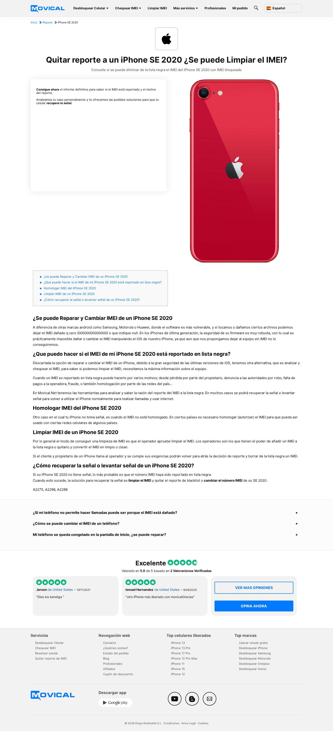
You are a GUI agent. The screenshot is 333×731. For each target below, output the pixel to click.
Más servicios (184, 8)
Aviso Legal (188, 723)
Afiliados (109, 669)
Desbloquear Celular (89, 8)
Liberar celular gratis (253, 643)
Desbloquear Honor (253, 669)
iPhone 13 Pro (181, 648)
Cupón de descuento (118, 674)
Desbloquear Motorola (254, 658)
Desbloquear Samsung (255, 653)
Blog (106, 658)
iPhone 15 (178, 669)
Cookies (203, 723)
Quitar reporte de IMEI (51, 658)
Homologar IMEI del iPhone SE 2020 (70, 288)
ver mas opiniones (254, 587)
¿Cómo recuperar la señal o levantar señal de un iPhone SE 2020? (92, 300)
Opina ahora (254, 606)
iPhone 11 (177, 663)
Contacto (109, 643)
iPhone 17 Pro (180, 653)
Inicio (34, 22)
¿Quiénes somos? (115, 648)
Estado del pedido (116, 653)
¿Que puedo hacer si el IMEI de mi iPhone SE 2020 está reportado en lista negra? (103, 282)
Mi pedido (240, 8)
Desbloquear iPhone (253, 648)
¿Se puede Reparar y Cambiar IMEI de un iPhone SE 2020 (86, 276)
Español (278, 8)
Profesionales (215, 8)
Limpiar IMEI (157, 8)
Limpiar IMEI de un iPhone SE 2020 (69, 294)
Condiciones (171, 723)
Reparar (48, 22)
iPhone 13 (178, 643)
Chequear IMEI (126, 8)
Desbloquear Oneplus (254, 663)
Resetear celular (46, 653)
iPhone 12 (178, 674)
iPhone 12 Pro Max (184, 658)
